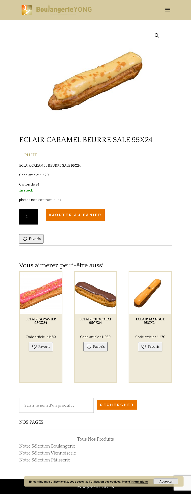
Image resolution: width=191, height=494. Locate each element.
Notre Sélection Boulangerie (47, 446)
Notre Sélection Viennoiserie (47, 453)
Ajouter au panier (75, 215)
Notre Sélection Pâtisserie (44, 460)
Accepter (166, 481)
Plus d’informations (135, 481)
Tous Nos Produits (95, 439)
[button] (156, 35)
